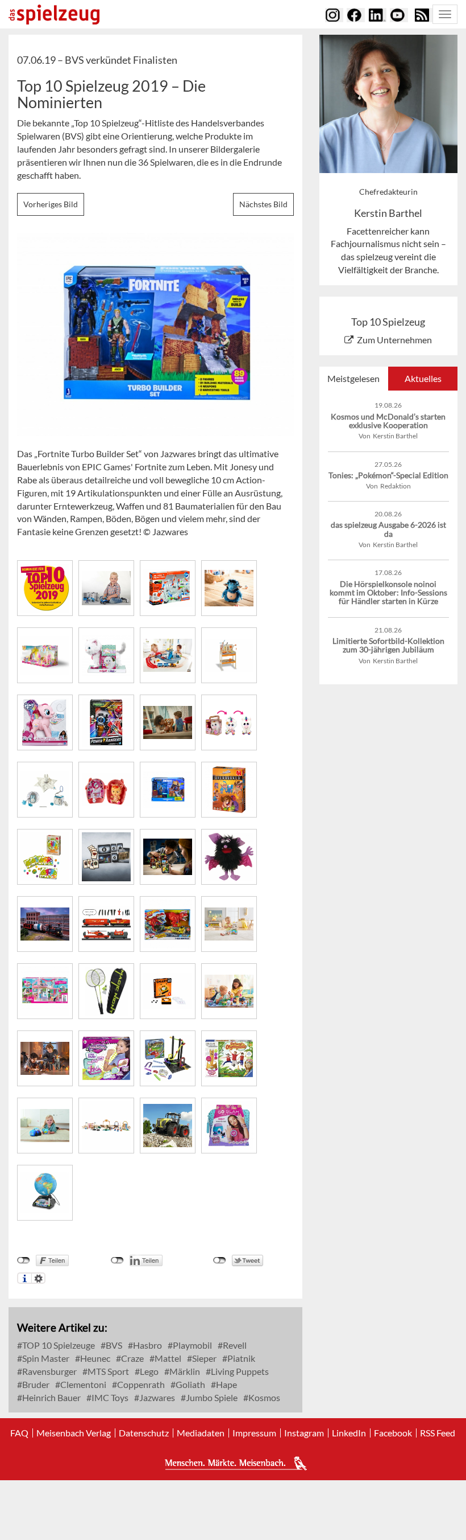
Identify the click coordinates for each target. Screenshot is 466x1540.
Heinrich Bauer (50, 1397)
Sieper (203, 1358)
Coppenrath (140, 1384)
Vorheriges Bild (50, 204)
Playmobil (191, 1345)
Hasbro (146, 1345)
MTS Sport (107, 1371)
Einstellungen (38, 1278)
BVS (113, 1345)
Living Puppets (239, 1371)
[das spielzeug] (54, 14)
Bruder (34, 1384)
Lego (148, 1371)
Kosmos (263, 1397)
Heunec (94, 1358)
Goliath (189, 1384)
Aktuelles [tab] (423, 378)
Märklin (184, 1371)
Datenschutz (144, 1433)
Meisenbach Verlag (73, 1433)
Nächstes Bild (263, 204)
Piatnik (240, 1358)
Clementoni (82, 1384)
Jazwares (156, 1397)
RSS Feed (437, 1433)
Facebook (393, 1433)
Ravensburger (48, 1371)
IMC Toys (109, 1397)
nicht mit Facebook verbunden (23, 1260)
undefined (117, 1260)
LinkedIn (349, 1433)
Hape (225, 1384)
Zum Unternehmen (394, 339)
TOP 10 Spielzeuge (57, 1345)
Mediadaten (200, 1433)
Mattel (167, 1358)
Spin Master (44, 1358)
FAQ (19, 1433)
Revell (234, 1345)
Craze (131, 1358)
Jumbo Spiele (211, 1397)
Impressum (254, 1433)
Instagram (304, 1433)
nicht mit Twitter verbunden (219, 1260)
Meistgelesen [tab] (353, 378)
